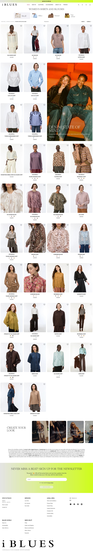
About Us (4, 523)
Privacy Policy (50, 482)
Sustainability (5, 525)
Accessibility (49, 516)
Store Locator (5, 504)
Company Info (50, 511)
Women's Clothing (10, 21)
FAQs (26, 523)
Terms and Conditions (51, 500)
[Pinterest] (78, 504)
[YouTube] (82, 504)
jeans (10, 456)
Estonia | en (74, 498)
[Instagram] (71, 504)
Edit (70, 500)
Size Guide (27, 505)
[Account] (82, 5)
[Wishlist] (86, 5)
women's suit (53, 451)
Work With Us (5, 528)
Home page (3, 21)
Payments (27, 533)
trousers (80, 455)
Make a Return (28, 530)
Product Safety (50, 513)
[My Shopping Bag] (90, 5)
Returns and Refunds (29, 528)
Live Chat (27, 500)
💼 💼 (46, 1)
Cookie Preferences (51, 508)
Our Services (27, 503)
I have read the (47, 482)
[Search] (78, 5)
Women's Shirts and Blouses (20, 21)
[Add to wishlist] (21, 26)
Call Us (3, 500)
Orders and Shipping (29, 525)
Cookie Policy (50, 505)
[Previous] (3, 39)
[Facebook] (74, 504)
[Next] (20, 39)
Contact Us (4, 507)
